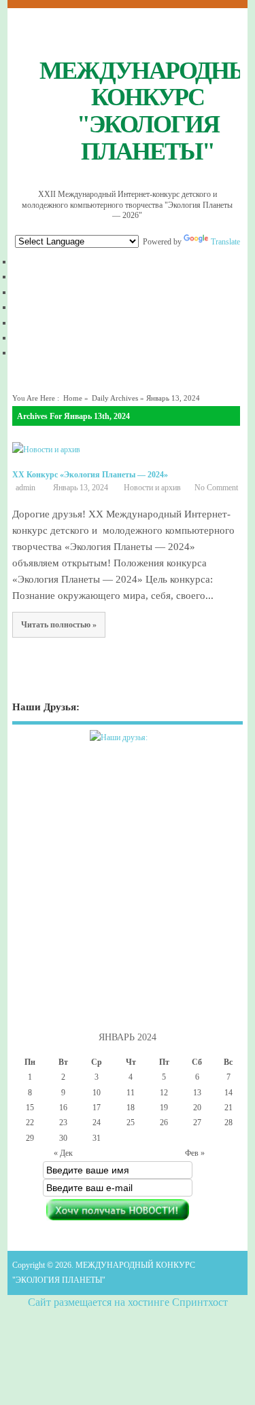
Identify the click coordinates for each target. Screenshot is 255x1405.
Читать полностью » (59, 624)
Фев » (195, 1153)
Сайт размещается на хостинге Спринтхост (128, 1302)
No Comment (216, 487)
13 (197, 1092)
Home (72, 398)
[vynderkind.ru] (127, 745)
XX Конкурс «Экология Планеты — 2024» (90, 474)
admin (25, 487)
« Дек (63, 1153)
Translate (225, 242)
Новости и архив (152, 487)
